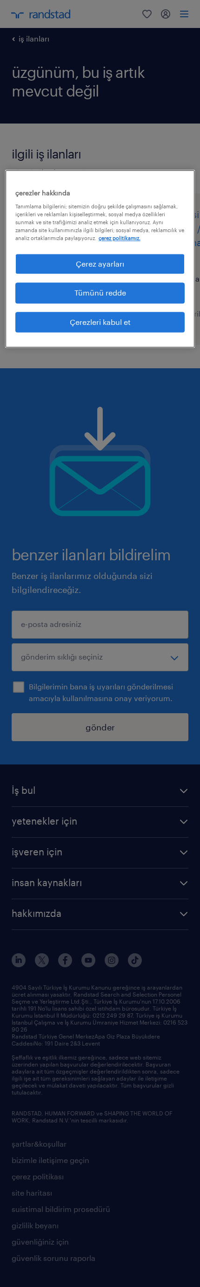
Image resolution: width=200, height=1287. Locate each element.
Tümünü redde (100, 293)
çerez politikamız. (119, 238)
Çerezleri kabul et (100, 321)
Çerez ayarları (100, 263)
